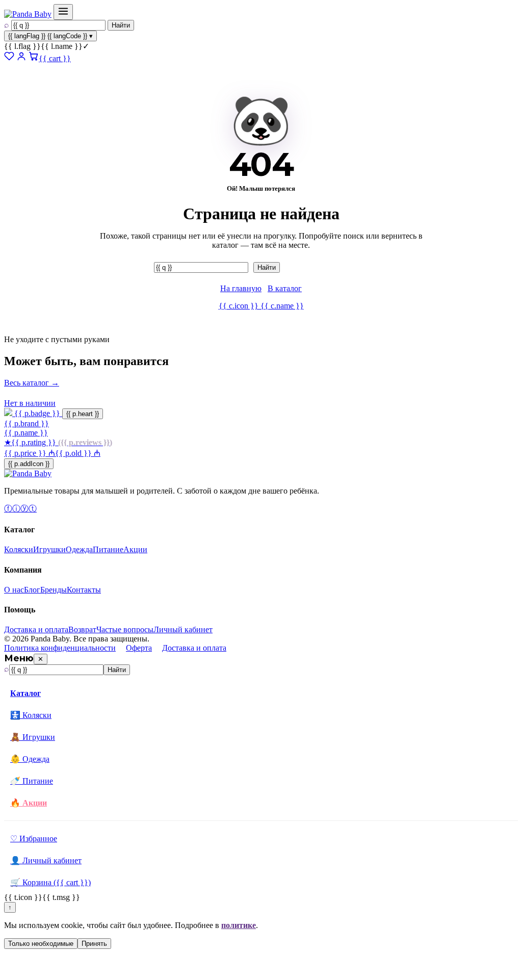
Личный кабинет (183, 629)
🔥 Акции (28, 803)
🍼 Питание (31, 781)
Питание (108, 549)
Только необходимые (40, 943)
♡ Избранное (33, 838)
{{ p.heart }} (82, 414)
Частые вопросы (124, 629)
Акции (135, 549)
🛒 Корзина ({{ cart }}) (50, 882)
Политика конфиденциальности (60, 647)
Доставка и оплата (36, 629)
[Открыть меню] (63, 12)
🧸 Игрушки (32, 737)
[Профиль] (21, 58)
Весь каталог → (31, 382)
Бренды (53, 589)
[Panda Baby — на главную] (27, 14)
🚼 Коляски (30, 715)
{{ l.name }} (46, 46)
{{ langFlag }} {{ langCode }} (50, 36)
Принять (94, 943)
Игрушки (49, 549)
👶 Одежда (29, 759)
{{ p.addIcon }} (28, 464)
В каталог (285, 288)
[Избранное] (9, 58)
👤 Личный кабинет (46, 860)
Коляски (18, 549)
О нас (14, 589)
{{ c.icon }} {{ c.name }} (261, 305)
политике (238, 925)
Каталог (25, 693)
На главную (241, 288)
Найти (121, 25)
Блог (32, 589)
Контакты (84, 589)
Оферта (139, 647)
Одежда (79, 549)
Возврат (82, 629)
